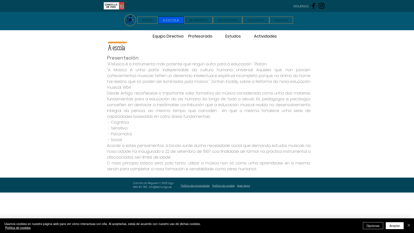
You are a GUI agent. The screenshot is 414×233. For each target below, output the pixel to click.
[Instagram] (321, 6)
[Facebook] (313, 6)
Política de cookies (18, 227)
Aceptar (394, 226)
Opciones (373, 226)
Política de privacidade (195, 185)
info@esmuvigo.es (160, 187)
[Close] (408, 226)
